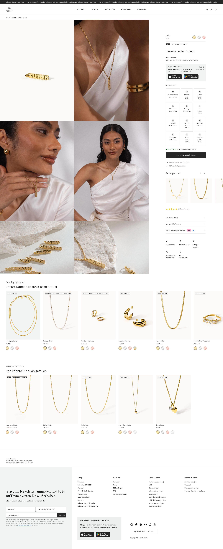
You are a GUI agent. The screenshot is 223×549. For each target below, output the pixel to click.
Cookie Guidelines (155, 506)
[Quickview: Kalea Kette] (177, 191)
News (115, 485)
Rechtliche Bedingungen (157, 497)
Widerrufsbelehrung (156, 482)
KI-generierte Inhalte (156, 503)
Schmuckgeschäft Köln (86, 503)
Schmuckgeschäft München (87, 506)
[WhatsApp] (150, 524)
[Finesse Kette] (60, 315)
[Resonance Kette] (23, 399)
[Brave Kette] (173, 399)
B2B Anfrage (117, 488)
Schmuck (81, 9)
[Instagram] (131, 524)
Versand (188, 485)
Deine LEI (94, 9)
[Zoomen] (37, 70)
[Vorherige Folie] (200, 173)
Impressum (153, 494)
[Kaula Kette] (98, 399)
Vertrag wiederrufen (192, 488)
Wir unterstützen (83, 497)
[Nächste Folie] (204, 173)
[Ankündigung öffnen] (111, 2)
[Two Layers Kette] (23, 315)
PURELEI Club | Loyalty (85, 491)
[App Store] (87, 534)
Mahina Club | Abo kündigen (195, 491)
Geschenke (141, 9)
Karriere (80, 500)
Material (80, 488)
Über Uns (80, 482)
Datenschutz (153, 488)
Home (8, 17)
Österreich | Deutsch (145, 531)
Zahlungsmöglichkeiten (175, 230)
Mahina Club (110, 9)
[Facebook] (140, 524)
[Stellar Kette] (60, 399)
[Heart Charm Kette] (135, 399)
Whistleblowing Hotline (157, 500)
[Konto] (211, 9)
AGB (150, 485)
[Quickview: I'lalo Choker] (201, 191)
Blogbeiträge (82, 494)
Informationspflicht (156, 491)
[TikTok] (136, 524)
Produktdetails (172, 218)
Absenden (61, 515)
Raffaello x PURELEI (84, 485)
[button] (207, 9)
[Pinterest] (154, 524)
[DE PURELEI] (9, 9)
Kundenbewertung (120, 494)
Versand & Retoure (173, 224)
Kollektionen (126, 9)
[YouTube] (145, 524)
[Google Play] (103, 534)
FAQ (114, 491)
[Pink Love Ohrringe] (98, 315)
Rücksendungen (190, 482)
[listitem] (173, 95)
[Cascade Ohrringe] (135, 315)
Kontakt (116, 482)
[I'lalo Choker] (173, 315)
